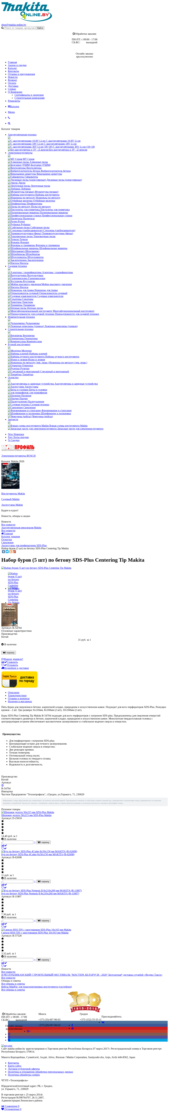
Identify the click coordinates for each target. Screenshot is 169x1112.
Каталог (12, 68)
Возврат (12, 80)
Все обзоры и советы (13, 983)
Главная (12, 62)
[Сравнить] (4, 845)
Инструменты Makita (13, 493)
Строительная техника (20, 329)
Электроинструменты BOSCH (18, 455)
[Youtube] (72, 1028)
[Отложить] (4, 848)
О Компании (15, 92)
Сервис (12, 89)
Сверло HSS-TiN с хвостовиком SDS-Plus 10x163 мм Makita (34, 932)
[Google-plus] (28, 1031)
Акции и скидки (17, 65)
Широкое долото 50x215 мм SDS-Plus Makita (26, 815)
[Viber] (9, 1037)
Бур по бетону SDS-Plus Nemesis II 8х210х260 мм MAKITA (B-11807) (40, 893)
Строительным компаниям (30, 97)
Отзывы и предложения (21, 74)
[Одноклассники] (10, 551)
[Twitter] (7, 551)
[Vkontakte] (102, 1022)
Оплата (12, 83)
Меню (11, 112)
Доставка (13, 86)
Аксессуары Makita (12, 504)
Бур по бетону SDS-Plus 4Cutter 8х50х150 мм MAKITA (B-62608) (37, 854)
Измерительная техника (21, 317)
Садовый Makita (10, 499)
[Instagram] (9, 1034)
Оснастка (13, 377)
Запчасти (13, 419)
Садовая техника (17, 266)
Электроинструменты (20, 152)
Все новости (8, 524)
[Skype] (9, 1040)
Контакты (13, 71)
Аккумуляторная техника (22, 134)
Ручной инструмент (19, 344)
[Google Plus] (14, 551)
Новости (13, 77)
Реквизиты (14, 100)
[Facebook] (72, 1025)
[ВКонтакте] (3, 551)
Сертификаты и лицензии (29, 95)
